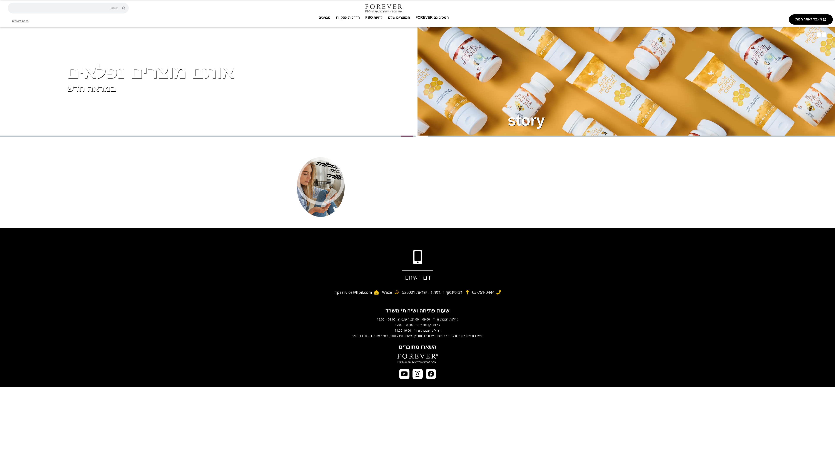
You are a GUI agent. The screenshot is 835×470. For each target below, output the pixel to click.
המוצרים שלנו (399, 17)
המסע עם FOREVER (432, 17)
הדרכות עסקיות (348, 17)
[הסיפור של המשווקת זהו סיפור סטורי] (321, 181)
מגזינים (325, 17)
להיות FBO (373, 17)
